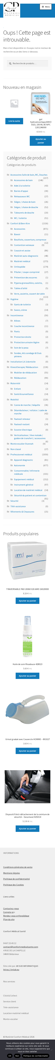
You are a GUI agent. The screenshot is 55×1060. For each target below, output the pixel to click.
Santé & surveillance (24, 394)
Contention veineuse (24, 245)
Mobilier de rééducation (25, 372)
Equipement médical (24, 479)
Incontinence (16, 315)
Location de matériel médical (28, 490)
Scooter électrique (23, 429)
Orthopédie (19, 266)
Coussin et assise (22, 250)
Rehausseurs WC (22, 196)
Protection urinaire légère (26, 342)
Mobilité (14, 399)
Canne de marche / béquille (27, 405)
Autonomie (19, 465)
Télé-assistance (18, 506)
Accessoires (19, 228)
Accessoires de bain (23, 180)
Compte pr (8, 912)
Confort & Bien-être (20, 223)
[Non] (51, 1049)
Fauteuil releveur (22, 419)
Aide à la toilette (22, 185)
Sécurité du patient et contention (30, 495)
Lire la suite (14, 121)
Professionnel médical (21, 454)
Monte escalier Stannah (21, 443)
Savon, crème (20, 310)
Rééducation (20, 377)
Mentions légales (11, 873)
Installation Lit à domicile (23, 361)
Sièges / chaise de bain (24, 201)
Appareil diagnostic (23, 459)
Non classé (15, 449)
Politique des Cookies (13, 884)
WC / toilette (20, 218)
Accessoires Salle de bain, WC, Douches (28, 174)
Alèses (17, 320)
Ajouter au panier (41, 141)
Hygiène (14, 299)
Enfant (17, 388)
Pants (17, 331)
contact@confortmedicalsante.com (20, 946)
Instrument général (23, 484)
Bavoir (17, 234)
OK (9, 1056)
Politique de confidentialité (16, 878)
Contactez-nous (11, 908)
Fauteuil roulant (22, 424)
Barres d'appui (21, 191)
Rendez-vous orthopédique (16, 915)
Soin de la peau (21, 347)
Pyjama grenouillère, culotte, (28, 283)
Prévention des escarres (25, 277)
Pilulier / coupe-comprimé (26, 272)
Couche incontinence (24, 326)
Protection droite (22, 336)
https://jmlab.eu (11, 969)
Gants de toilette (22, 304)
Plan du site (9, 919)
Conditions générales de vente (17, 867)
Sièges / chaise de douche (26, 207)
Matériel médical (22, 261)
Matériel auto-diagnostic (26, 255)
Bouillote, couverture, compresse (30, 239)
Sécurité (14, 500)
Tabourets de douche (24, 212)
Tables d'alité (20, 288)
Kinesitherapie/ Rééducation (24, 367)
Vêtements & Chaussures (22, 511)
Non (17, 1056)
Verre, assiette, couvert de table (29, 293)
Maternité (15, 383)
